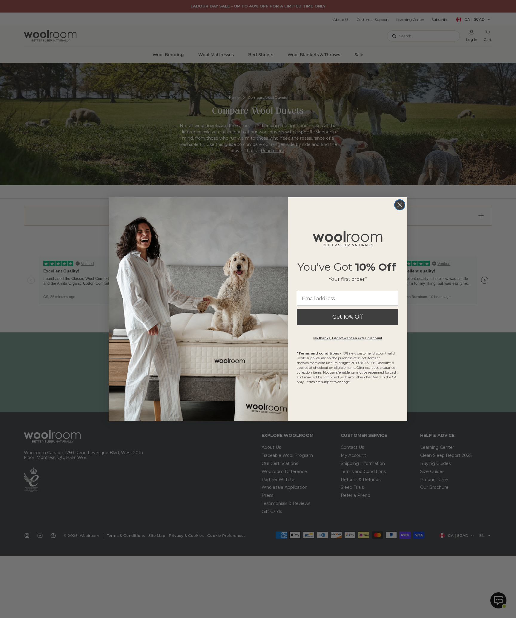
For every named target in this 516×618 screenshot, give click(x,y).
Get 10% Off (347, 317)
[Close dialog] (399, 205)
